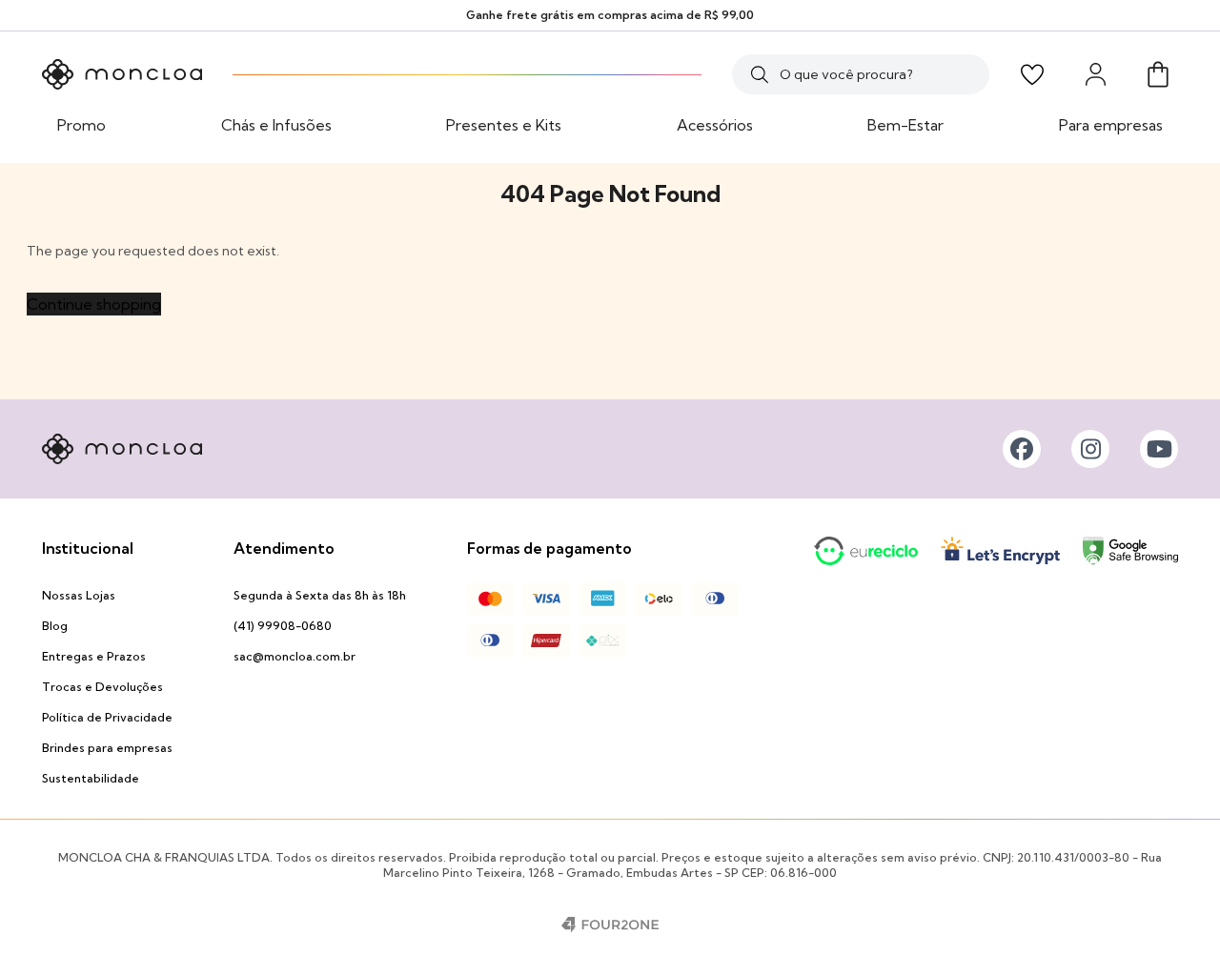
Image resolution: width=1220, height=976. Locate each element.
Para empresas (1111, 124)
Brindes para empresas (107, 748)
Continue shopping (94, 304)
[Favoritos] (1032, 74)
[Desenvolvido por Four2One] (610, 924)
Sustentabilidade (90, 778)
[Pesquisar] (760, 74)
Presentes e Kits (503, 124)
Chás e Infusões (276, 124)
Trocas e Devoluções (102, 687)
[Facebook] (1022, 449)
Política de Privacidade (107, 717)
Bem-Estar (905, 124)
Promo (81, 124)
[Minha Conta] (1095, 74)
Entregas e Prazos (94, 656)
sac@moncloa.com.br (295, 656)
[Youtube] (1159, 449)
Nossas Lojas (78, 595)
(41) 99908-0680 (283, 626)
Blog (55, 626)
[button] (1158, 74)
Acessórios (715, 124)
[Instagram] (1090, 449)
